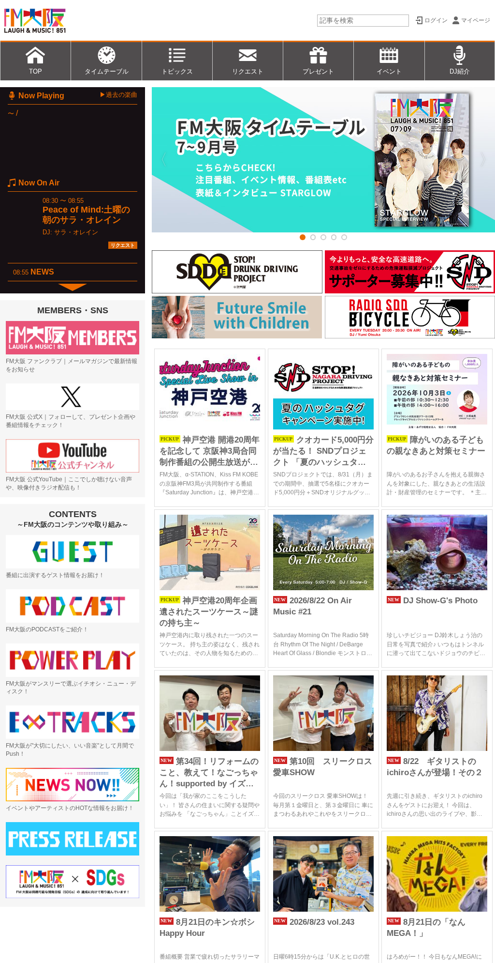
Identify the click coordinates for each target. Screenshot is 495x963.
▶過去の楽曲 (118, 94)
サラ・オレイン (76, 232)
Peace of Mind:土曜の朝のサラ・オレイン (86, 215)
